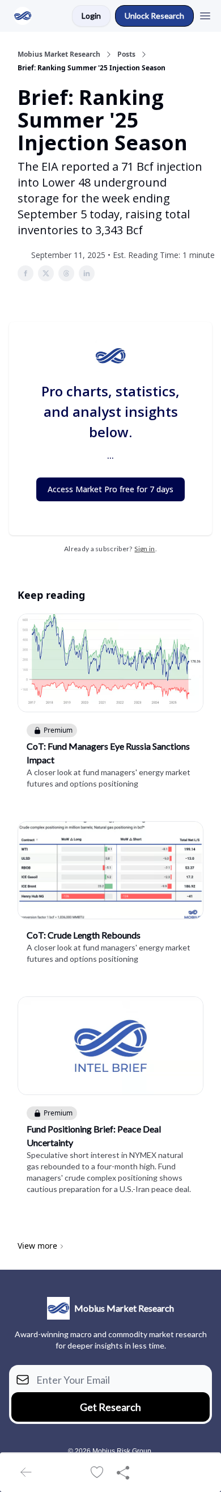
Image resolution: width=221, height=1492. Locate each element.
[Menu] (205, 14)
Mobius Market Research (59, 54)
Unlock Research (154, 15)
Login (91, 15)
